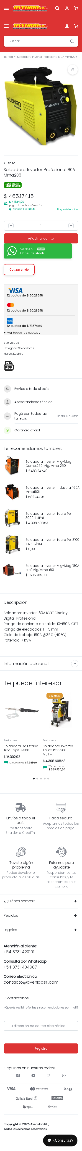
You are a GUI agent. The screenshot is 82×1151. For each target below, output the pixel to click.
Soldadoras (26, 348)
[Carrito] (76, 26)
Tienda (8, 57)
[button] (73, 70)
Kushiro (9, 163)
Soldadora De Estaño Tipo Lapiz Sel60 (21, 748)
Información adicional (26, 663)
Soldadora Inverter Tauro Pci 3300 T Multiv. (58, 750)
